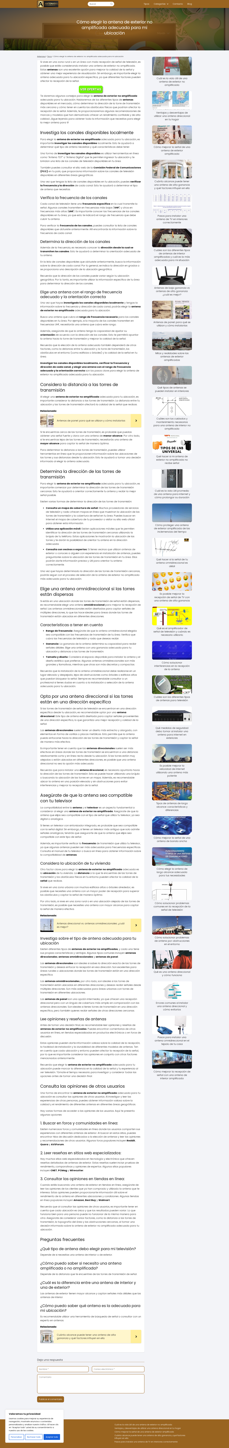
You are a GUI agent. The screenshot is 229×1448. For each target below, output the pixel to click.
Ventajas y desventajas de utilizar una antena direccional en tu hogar (147, 1428)
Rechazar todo (34, 1437)
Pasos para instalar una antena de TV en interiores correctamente (146, 1441)
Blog (189, 3)
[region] (34, 1426)
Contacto (178, 3)
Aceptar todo (52, 1437)
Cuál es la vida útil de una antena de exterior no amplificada (143, 1424)
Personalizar (16, 1437)
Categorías (160, 3)
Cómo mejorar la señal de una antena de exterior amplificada (144, 1431)
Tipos (146, 3)
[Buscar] (111, 4)
